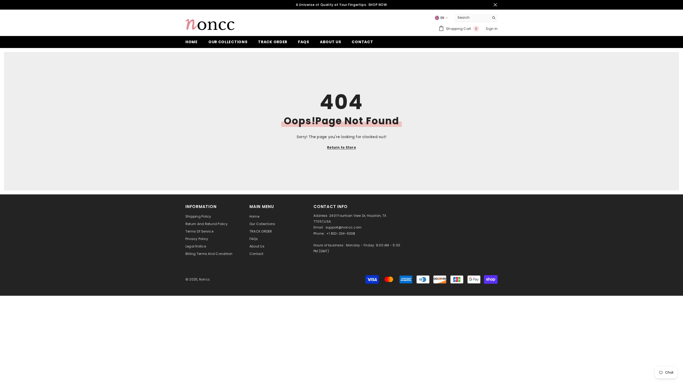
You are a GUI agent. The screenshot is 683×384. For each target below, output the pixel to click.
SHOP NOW (377, 4)
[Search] (476, 18)
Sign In (492, 28)
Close (495, 5)
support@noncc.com (343, 227)
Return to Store (341, 147)
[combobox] (472, 18)
